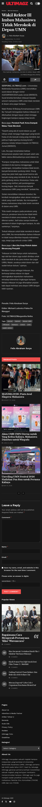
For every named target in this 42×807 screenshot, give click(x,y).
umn (29, 324)
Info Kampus (9, 429)
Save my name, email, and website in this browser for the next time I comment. (21, 569)
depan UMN (27, 321)
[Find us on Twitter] (6, 801)
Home (4, 10)
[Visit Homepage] (17, 3)
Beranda (5, 720)
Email (5, 557)
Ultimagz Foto (7, 734)
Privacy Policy (7, 727)
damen (17, 321)
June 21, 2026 (8, 443)
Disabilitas (6, 737)
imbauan (6, 324)
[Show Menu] (3, 3)
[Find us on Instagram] (14, 801)
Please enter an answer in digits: (15, 576)
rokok (22, 324)
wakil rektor (7, 328)
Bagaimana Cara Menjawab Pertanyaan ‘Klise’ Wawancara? (15, 638)
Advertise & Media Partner (12, 713)
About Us (5, 710)
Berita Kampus (13, 10)
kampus (15, 324)
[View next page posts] (23, 493)
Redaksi (5, 730)
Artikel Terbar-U (8, 717)
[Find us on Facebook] (2, 801)
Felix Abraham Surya (16, 35)
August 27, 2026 (9, 400)
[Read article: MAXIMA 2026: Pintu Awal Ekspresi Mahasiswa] (21, 378)
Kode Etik (5, 724)
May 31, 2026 (7, 485)
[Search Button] (31, 3)
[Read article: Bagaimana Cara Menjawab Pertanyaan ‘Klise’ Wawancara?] (21, 618)
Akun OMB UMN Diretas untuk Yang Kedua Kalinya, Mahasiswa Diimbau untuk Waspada (19, 437)
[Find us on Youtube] (10, 801)
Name (5, 547)
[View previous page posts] (19, 493)
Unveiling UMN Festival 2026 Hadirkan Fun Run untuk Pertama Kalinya (21, 479)
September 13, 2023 (12, 39)
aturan (10, 321)
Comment (7, 517)
